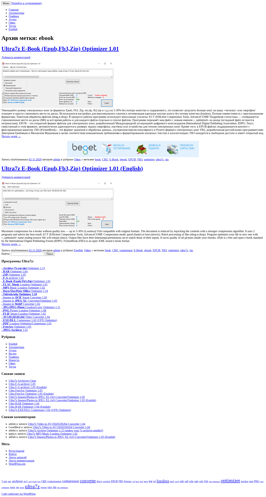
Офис (12, 22)
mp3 (172, 481)
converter (88, 480)
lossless (163, 481)
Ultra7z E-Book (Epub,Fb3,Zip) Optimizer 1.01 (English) (72, 168)
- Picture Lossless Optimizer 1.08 (23, 310)
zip (166, 159)
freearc (128, 481)
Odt (206, 481)
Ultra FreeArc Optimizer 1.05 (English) (31, 393)
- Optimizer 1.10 (24, 290)
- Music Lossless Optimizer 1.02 (23, 287)
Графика (14, 16)
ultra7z (160, 159)
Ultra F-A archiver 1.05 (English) (28, 387)
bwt (39, 482)
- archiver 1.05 (12, 277)
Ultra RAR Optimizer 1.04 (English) (29, 406)
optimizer (149, 159)
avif (30, 482)
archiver (17, 481)
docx (99, 481)
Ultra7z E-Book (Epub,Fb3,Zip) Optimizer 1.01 (60, 48)
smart (22, 488)
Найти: (5, 253)
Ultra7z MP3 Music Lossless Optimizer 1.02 (52, 433)
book (98, 159)
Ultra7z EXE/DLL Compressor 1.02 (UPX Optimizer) (40, 410)
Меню (6, 3)
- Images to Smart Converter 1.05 (24, 297)
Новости (14, 360)
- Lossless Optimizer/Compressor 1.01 (26, 323)
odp (196, 481)
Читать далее (11, 136)
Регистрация (16, 450)
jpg (150, 481)
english (106, 481)
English (13, 29)
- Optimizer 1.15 (23, 268)
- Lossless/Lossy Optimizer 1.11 (30, 307)
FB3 (139, 159)
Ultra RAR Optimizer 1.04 (24, 403)
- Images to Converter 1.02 (20, 303)
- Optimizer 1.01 (25, 281)
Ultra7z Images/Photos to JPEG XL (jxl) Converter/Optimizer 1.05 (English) (52, 400)
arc (9, 481)
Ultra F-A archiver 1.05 (22, 384)
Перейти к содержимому (26, 3)
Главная (13, 9)
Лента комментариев (21, 460)
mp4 (177, 482)
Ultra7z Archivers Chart (22, 380)
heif (141, 482)
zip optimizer (62, 488)
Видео (12, 353)
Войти (13, 454)
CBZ (105, 159)
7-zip (4, 481)
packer (244, 481)
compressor (125, 250)
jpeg (146, 481)
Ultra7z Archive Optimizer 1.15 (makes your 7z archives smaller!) (65, 430)
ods (201, 481)
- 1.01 (14, 330)
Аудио (12, 19)
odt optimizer (214, 482)
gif (133, 482)
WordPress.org (17, 463)
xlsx (49, 487)
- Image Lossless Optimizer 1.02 (23, 313)
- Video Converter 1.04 (25, 317)
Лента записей (18, 457)
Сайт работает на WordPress (18, 493)
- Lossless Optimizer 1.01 (24, 284)
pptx (12, 487)
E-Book (113, 159)
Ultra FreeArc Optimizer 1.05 (26, 390)
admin (56, 159)
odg (191, 481)
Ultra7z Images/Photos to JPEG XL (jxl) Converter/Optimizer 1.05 (47, 397)
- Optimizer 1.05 (13, 274)
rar (17, 487)
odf (186, 481)
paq (251, 481)
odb (182, 481)
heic (137, 482)
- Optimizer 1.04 (14, 271)
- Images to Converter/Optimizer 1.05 (29, 300)
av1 (26, 481)
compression (54, 481)
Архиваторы (16, 12)
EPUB (132, 159)
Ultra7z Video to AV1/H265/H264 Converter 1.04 (56, 423)
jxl (154, 481)
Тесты (12, 25)
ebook (123, 159)
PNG (256, 481)
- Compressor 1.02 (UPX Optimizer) (29, 320)
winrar (44, 487)
